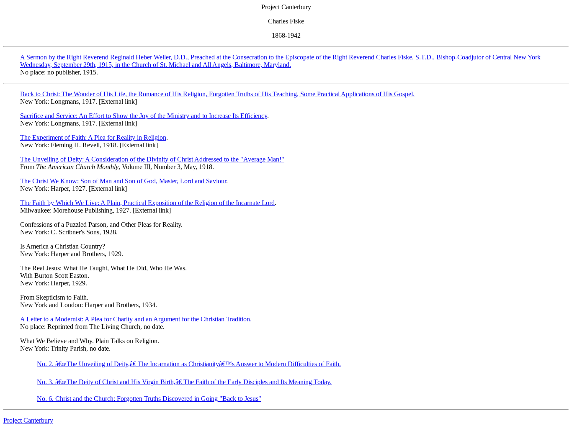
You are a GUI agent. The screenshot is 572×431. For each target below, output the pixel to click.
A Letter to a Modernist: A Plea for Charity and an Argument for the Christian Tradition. (136, 319)
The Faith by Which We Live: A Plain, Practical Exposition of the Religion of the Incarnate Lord (147, 202)
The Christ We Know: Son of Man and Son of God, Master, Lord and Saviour (123, 181)
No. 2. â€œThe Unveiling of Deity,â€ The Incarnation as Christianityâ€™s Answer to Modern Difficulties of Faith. (189, 363)
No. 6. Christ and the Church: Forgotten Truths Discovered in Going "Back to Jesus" (149, 398)
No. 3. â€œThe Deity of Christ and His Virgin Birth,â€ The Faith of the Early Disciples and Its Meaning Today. (184, 381)
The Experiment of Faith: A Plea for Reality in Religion (93, 137)
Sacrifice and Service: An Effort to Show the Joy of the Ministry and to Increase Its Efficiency (143, 115)
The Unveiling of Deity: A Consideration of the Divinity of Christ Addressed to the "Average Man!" (152, 159)
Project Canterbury (28, 420)
